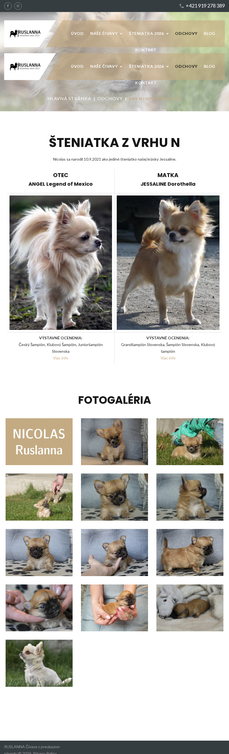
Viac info (168, 358)
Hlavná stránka (69, 98)
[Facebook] (8, 6)
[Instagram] (18, 6)
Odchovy (110, 98)
